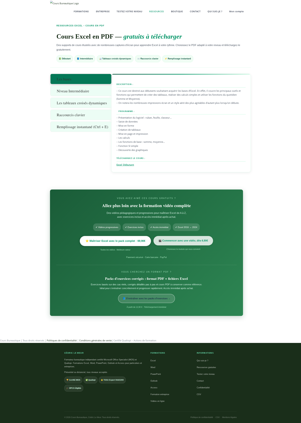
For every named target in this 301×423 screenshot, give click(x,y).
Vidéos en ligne (157, 401)
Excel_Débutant (125, 164)
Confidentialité (203, 387)
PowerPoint (155, 374)
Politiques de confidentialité (62, 340)
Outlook (154, 381)
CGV (199, 394)
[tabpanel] (181, 123)
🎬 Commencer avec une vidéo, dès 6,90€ (183, 240)
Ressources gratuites (206, 367)
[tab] (80, 79)
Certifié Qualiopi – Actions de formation (135, 340)
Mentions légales (229, 417)
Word (152, 367)
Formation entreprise (159, 394)
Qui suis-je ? (202, 360)
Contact (200, 381)
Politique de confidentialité (201, 417)
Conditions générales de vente (95, 340)
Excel (153, 360)
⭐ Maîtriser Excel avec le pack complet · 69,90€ (115, 240)
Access (153, 387)
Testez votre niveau (206, 374)
